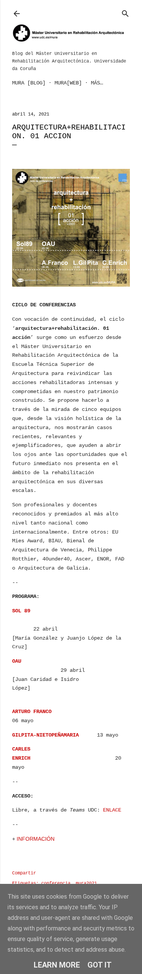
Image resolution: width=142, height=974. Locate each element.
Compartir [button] (24, 873)
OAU (16, 661)
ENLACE (112, 810)
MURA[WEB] (68, 83)
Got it (99, 964)
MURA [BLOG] (28, 83)
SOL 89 (21, 611)
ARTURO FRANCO (31, 712)
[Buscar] (125, 12)
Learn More (57, 964)
